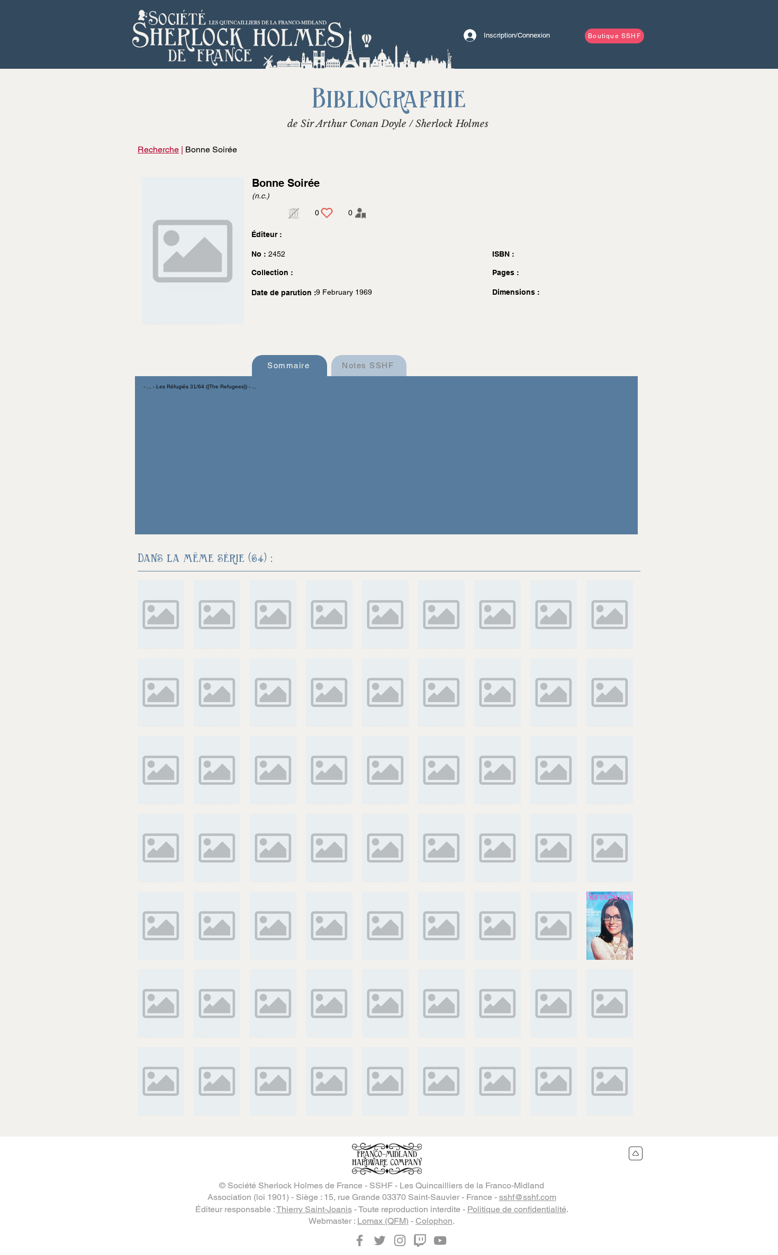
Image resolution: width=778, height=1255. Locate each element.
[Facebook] (359, 1240)
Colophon (434, 1221)
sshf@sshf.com (527, 1197)
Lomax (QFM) (383, 1221)
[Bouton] (238, 34)
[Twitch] (420, 1240)
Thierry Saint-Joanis (314, 1209)
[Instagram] (400, 1240)
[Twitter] (379, 1240)
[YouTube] (440, 1240)
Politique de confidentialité (516, 1209)
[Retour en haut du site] (636, 1153)
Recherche (158, 149)
